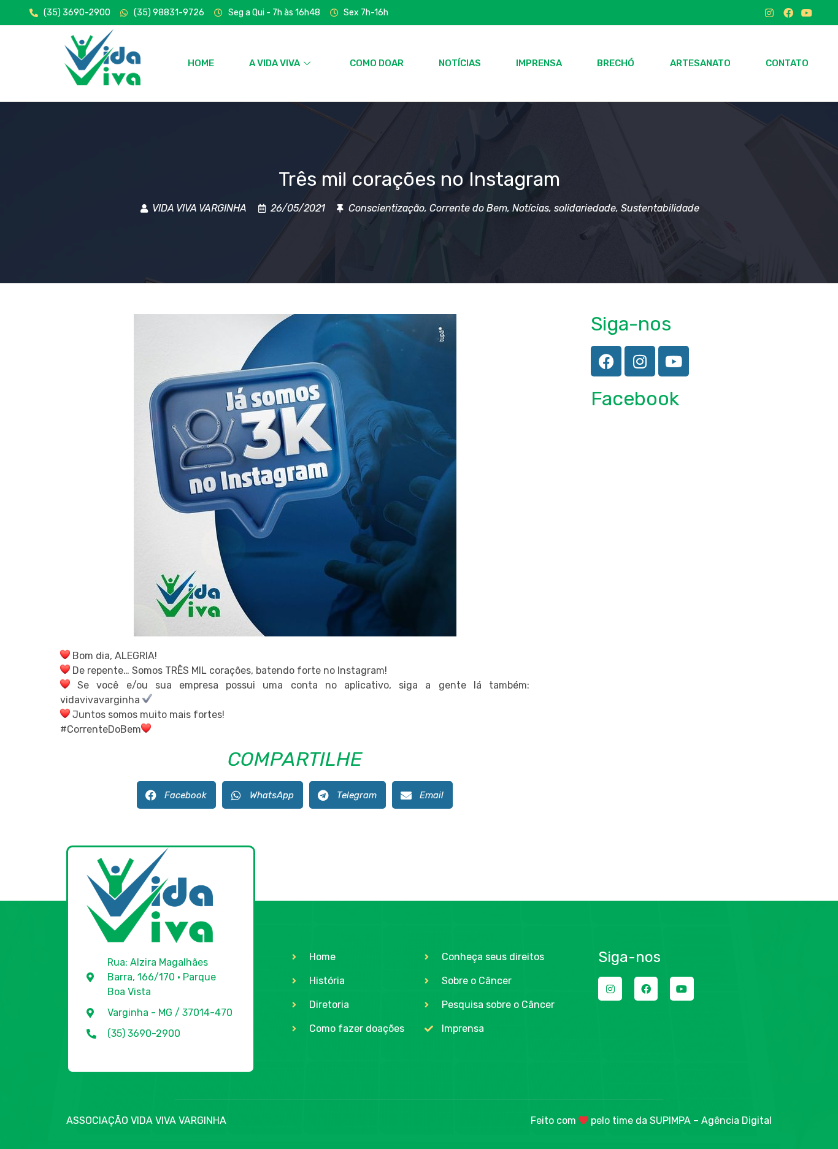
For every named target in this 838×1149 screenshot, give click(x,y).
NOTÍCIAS (460, 63)
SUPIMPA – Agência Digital (711, 1120)
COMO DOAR (377, 63)
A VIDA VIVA (274, 63)
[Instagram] (769, 13)
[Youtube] (807, 13)
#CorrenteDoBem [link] (100, 729)
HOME (201, 63)
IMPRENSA (539, 63)
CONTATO (787, 63)
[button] (176, 795)
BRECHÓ (615, 63)
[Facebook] (788, 13)
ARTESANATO (700, 63)
